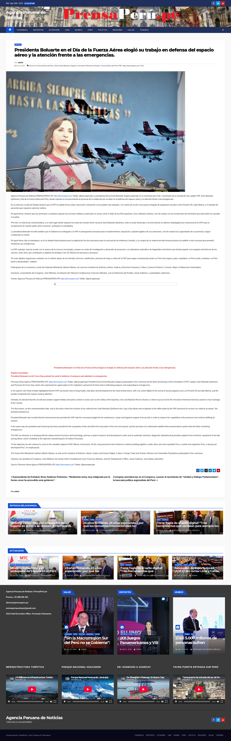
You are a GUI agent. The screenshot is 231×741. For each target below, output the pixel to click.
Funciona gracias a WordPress (17, 735)
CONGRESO (22, 30)
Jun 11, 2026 (127, 649)
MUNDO (79, 30)
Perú (142, 66)
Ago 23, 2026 (181, 575)
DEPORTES (38, 30)
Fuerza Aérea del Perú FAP (111, 66)
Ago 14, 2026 (183, 649)
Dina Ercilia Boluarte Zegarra (66, 66)
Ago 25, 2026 (17, 575)
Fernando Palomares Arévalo (89, 66)
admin (20, 62)
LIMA (67, 30)
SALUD (131, 30)
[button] (223, 30)
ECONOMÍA (54, 30)
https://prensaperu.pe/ (131, 66)
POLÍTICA (102, 30)
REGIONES (117, 30)
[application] (32, 689)
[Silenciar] (51, 701)
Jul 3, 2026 (71, 649)
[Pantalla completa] (55, 701)
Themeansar (46, 735)
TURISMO (144, 30)
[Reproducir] (9, 701)
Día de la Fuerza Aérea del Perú (41, 66)
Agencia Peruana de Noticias (34, 717)
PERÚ (90, 30)
